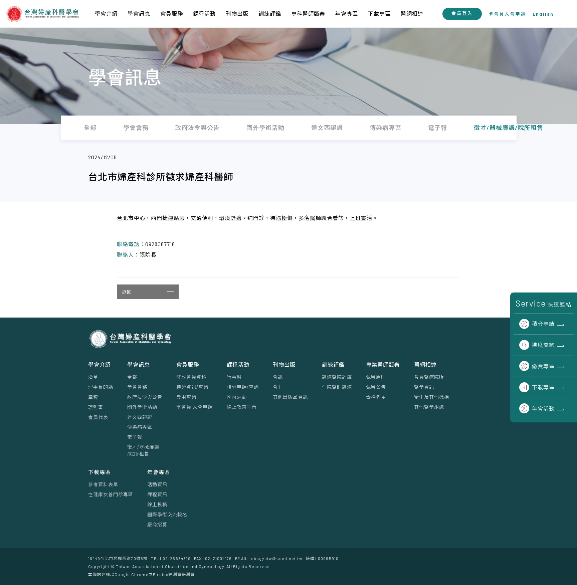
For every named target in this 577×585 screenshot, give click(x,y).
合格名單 (376, 397)
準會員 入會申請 (194, 407)
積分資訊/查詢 (192, 387)
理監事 (95, 407)
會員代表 (98, 417)
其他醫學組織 (429, 407)
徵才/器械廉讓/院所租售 (143, 450)
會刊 (278, 387)
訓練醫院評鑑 (337, 377)
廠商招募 (157, 524)
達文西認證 (139, 417)
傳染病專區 (139, 427)
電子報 (134, 437)
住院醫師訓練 (337, 387)
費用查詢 (186, 397)
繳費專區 (543, 366)
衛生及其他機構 (431, 397)
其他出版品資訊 (290, 397)
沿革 (93, 377)
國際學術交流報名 (167, 514)
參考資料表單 (103, 484)
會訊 (278, 377)
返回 (127, 292)
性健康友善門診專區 (110, 494)
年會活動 (543, 408)
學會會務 (137, 387)
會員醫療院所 (429, 377)
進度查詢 (543, 345)
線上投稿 (157, 504)
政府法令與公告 (144, 397)
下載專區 (543, 387)
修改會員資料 (191, 377)
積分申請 (543, 324)
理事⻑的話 (100, 387)
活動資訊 (157, 484)
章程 (93, 397)
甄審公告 (376, 387)
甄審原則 (376, 377)
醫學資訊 (424, 387)
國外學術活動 (142, 407)
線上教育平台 (242, 407)
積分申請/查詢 (243, 387)
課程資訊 (157, 494)
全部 (132, 377)
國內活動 (237, 397)
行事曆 (234, 377)
